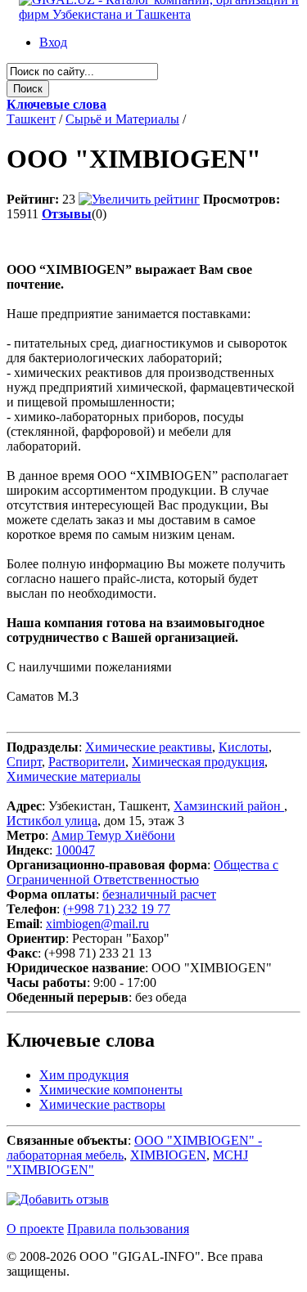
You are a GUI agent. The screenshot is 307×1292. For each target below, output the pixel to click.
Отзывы (67, 214)
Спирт (24, 762)
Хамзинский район (229, 806)
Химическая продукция (198, 762)
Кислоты (244, 747)
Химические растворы (102, 1104)
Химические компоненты (111, 1090)
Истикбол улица (52, 821)
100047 (75, 850)
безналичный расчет (159, 894)
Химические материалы (74, 776)
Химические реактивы (148, 747)
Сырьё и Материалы (122, 119)
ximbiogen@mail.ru (97, 924)
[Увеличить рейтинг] (139, 199)
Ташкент (31, 119)
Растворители (86, 762)
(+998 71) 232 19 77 (116, 909)
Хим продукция (84, 1075)
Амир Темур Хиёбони (113, 835)
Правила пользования (128, 1229)
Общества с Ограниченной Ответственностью (142, 872)
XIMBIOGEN (168, 1155)
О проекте (35, 1229)
